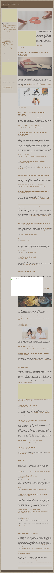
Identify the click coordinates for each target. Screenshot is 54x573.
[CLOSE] (43, 276)
